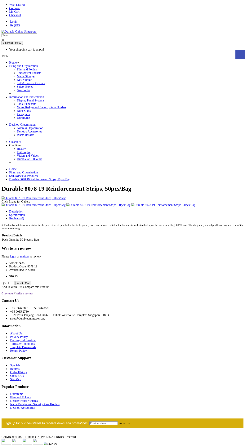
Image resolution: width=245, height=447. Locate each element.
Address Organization (30, 128)
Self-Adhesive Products (31, 83)
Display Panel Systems (30, 100)
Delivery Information (23, 340)
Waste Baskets (25, 134)
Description (16, 211)
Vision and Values (28, 155)
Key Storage (24, 79)
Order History (18, 372)
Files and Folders (27, 69)
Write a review (24, 293)
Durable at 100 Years (29, 159)
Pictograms (23, 114)
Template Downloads (23, 347)
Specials (15, 365)
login (13, 256)
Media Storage (25, 76)
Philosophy (23, 152)
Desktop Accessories (29, 131)
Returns (15, 368)
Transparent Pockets (29, 72)
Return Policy (18, 350)
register (24, 256)
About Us (16, 333)
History (21, 148)
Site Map (15, 379)
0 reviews (7, 293)
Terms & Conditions (22, 343)
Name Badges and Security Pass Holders (41, 107)
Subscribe (124, 423)
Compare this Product (36, 286)
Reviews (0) (16, 218)
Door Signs (24, 110)
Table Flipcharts (26, 103)
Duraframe (23, 117)
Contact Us (17, 375)
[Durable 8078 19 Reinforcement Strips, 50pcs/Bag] (34, 198)
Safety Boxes (25, 86)
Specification (17, 215)
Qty (4, 283)
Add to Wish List (12, 286)
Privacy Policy (19, 336)
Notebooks (23, 90)
